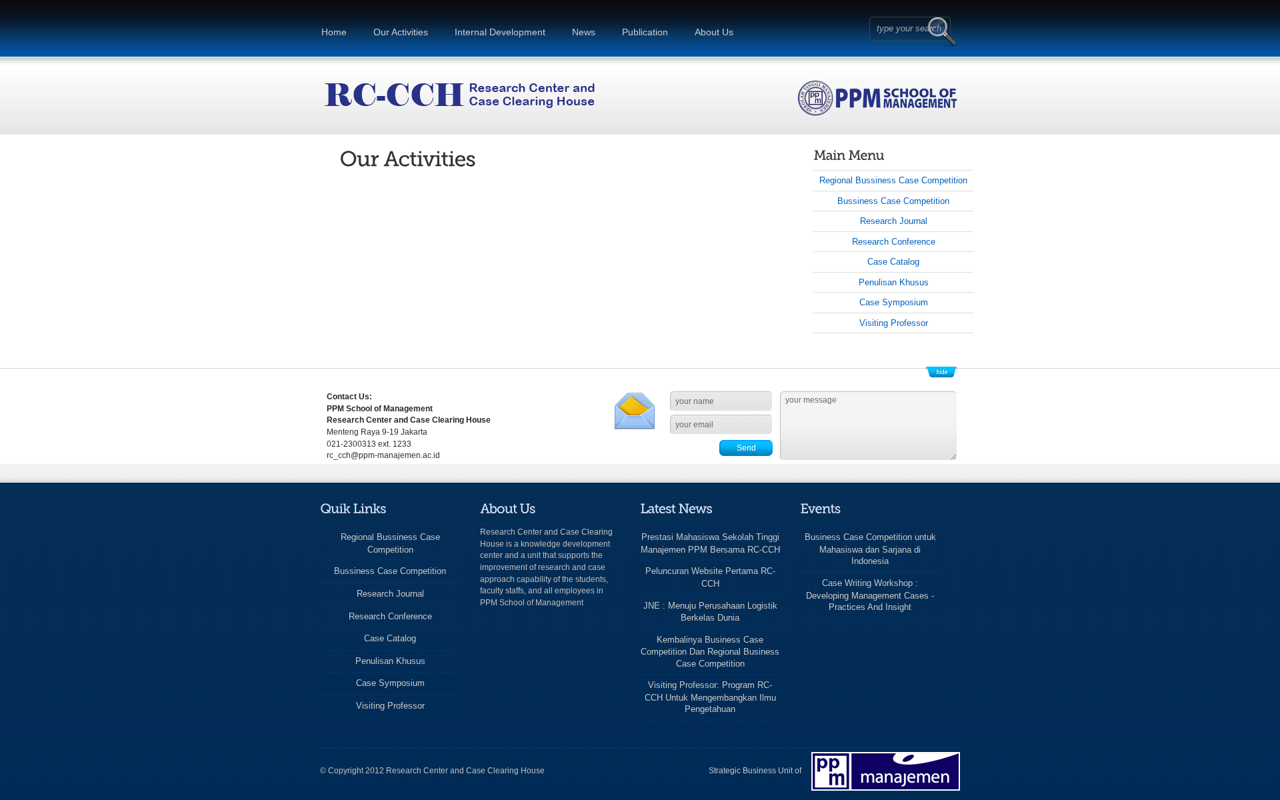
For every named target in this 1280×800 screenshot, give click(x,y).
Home (334, 32)
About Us (714, 32)
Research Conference (893, 242)
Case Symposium (893, 302)
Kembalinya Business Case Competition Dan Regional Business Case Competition (710, 652)
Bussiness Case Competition (893, 201)
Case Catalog (893, 262)
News (583, 32)
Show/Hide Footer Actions (941, 372)
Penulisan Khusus (894, 282)
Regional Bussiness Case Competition (893, 180)
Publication (645, 32)
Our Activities (400, 32)
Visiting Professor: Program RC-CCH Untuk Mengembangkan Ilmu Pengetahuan (710, 697)
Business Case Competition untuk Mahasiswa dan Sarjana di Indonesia (870, 549)
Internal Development (500, 32)
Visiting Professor (893, 323)
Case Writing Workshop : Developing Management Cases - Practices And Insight (870, 595)
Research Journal (893, 221)
